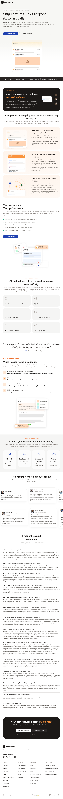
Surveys (5, 774)
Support (5, 768)
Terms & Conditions (35, 777)
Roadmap (5, 780)
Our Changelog (22, 768)
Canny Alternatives (50, 765)
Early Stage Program (36, 774)
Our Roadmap (22, 765)
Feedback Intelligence (8, 777)
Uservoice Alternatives (51, 774)
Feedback (5, 765)
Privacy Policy (34, 780)
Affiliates (20, 777)
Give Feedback (22, 771)
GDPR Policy (34, 783)
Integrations (6, 786)
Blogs (32, 765)
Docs (32, 771)
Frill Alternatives (49, 771)
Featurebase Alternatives (51, 768)
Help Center (6, 771)
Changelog (6, 783)
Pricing (20, 774)
